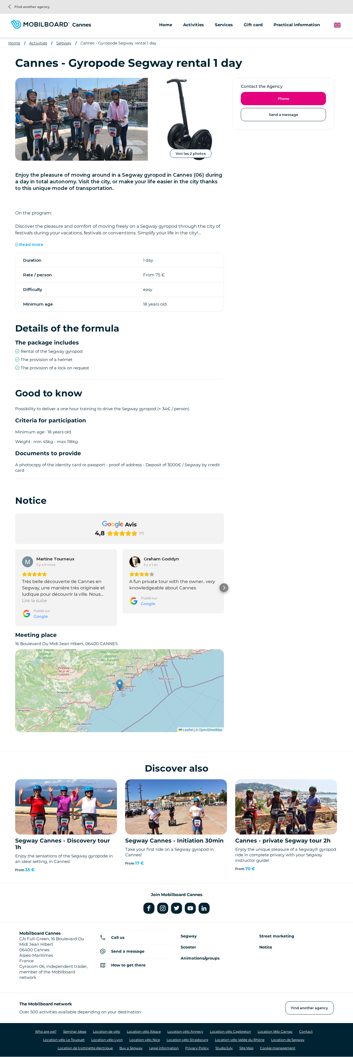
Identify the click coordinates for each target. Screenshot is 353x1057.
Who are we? (46, 1031)
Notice (265, 947)
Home (165, 24)
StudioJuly (224, 1048)
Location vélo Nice (144, 1040)
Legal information (164, 1048)
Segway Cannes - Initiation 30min (174, 840)
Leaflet (187, 729)
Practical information (297, 24)
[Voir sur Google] (27, 561)
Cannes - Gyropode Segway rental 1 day (118, 43)
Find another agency (29, 6)
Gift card (253, 24)
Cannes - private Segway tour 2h (283, 840)
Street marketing (276, 936)
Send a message (283, 115)
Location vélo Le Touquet (64, 1040)
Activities (38, 43)
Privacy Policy (197, 1048)
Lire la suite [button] (34, 600)
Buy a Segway (131, 1048)
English (341, 25)
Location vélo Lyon (107, 1040)
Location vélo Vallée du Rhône (239, 1040)
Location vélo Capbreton (230, 1031)
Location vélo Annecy (185, 1031)
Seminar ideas (74, 1031)
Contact (306, 1031)
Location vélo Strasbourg (187, 1040)
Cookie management (277, 1048)
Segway (63, 43)
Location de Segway (287, 1040)
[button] (15, 587)
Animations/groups (200, 958)
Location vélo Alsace (144, 1031)
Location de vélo (106, 1031)
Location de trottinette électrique (85, 1048)
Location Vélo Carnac (275, 1031)
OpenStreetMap (211, 729)
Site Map (246, 1048)
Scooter (188, 947)
